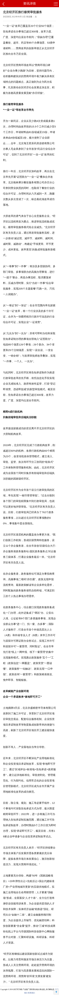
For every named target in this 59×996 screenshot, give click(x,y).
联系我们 (31, 993)
